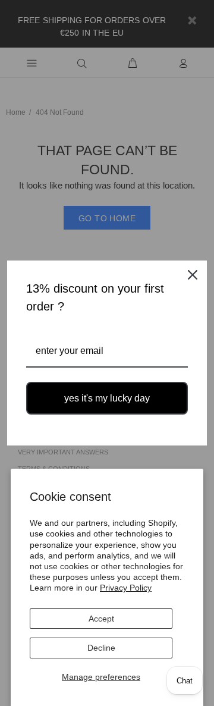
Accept (101, 618)
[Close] (192, 275)
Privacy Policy (126, 587)
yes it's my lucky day (107, 398)
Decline (101, 647)
